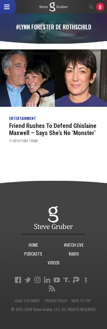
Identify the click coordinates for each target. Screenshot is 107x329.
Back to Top (81, 300)
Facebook (18, 280)
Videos (54, 262)
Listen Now (100, 7)
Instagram (37, 280)
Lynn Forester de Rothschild (53, 6)
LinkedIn (47, 280)
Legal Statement (27, 300)
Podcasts (33, 253)
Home (33, 245)
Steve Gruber (53, 217)
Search (91, 6)
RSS (52, 288)
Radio (74, 253)
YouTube (57, 280)
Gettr (86, 280)
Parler (76, 280)
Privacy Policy (56, 300)
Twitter (28, 280)
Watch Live (74, 245)
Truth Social (66, 280)
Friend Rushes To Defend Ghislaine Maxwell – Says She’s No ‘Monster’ (52, 129)
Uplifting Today (25, 140)
